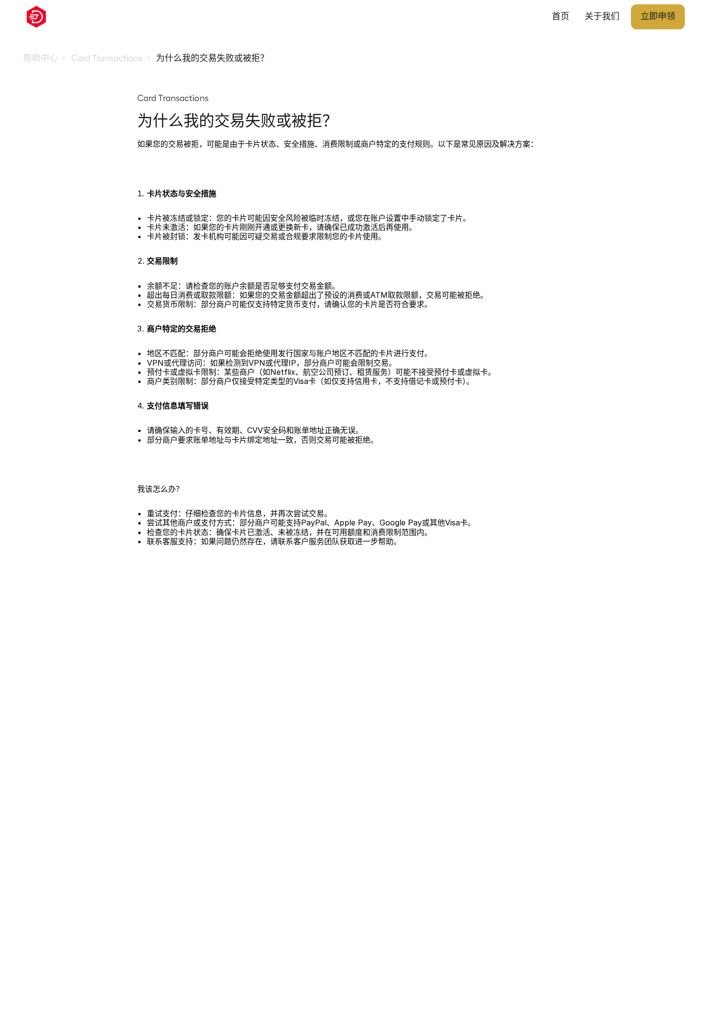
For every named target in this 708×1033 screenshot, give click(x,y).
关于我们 (602, 16)
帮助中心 (40, 58)
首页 (560, 16)
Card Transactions (107, 58)
